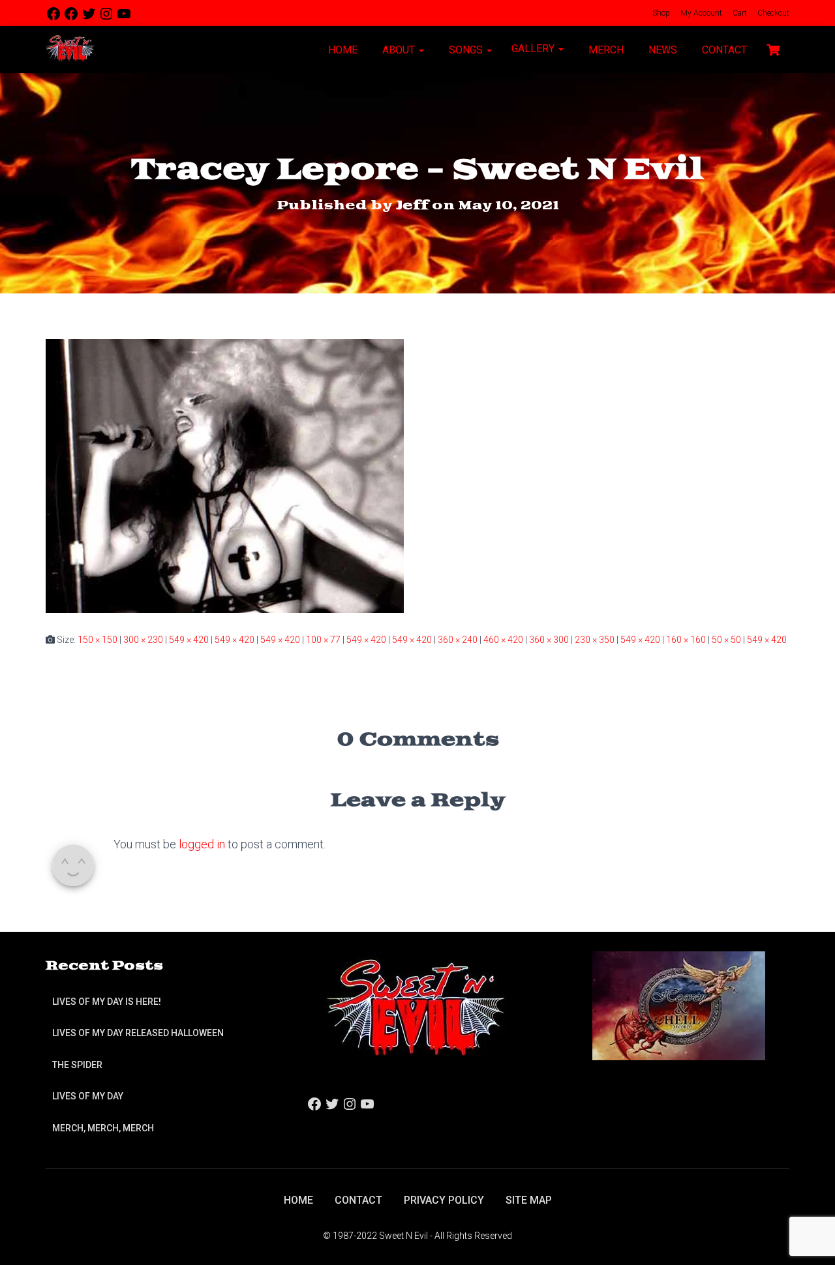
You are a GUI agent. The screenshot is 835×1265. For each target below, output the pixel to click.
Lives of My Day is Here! (106, 1001)
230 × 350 (595, 639)
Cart (739, 13)
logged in (202, 844)
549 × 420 (189, 639)
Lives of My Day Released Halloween (138, 1033)
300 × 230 (143, 639)
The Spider (77, 1065)
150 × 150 (97, 639)
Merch (605, 50)
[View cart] (773, 48)
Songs (465, 50)
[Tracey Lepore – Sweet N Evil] (225, 475)
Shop (660, 13)
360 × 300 (549, 639)
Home (341, 50)
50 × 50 (726, 639)
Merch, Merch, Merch (103, 1128)
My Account (700, 13)
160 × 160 (686, 639)
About (399, 50)
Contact (723, 50)
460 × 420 (503, 639)
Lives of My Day (87, 1096)
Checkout (772, 13)
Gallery (534, 48)
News (661, 50)
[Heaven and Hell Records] (678, 1005)
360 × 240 (458, 639)
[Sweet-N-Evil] (70, 49)
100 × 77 (323, 639)
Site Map (529, 1200)
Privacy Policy (444, 1200)
